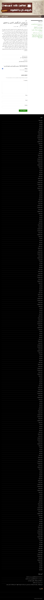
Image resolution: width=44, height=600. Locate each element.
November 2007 (40, 556)
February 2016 (40, 364)
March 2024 (40, 176)
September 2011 (40, 467)
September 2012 (39, 443)
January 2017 (40, 343)
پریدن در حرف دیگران (36, 32)
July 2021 (40, 238)
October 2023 (40, 186)
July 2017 (40, 331)
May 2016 (40, 358)
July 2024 (40, 168)
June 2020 (40, 263)
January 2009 (40, 529)
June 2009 (40, 519)
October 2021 (40, 232)
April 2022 (40, 221)
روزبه (19, 26)
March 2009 (40, 525)
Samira (40, 580)
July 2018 (40, 308)
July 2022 (40, 215)
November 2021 (40, 230)
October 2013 (40, 418)
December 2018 (40, 298)
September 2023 (39, 188)
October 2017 (40, 325)
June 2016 (40, 356)
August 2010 (40, 492)
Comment (25, 80)
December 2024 (40, 159)
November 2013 (40, 416)
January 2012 (40, 459)
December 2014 (40, 391)
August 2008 (40, 538)
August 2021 (40, 236)
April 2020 (40, 267)
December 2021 (40, 228)
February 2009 (40, 527)
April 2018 (40, 314)
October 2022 (40, 209)
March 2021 (40, 246)
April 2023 (40, 197)
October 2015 (40, 372)
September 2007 (39, 560)
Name (26, 95)
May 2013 (40, 428)
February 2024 (40, 178)
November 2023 (40, 184)
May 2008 (40, 544)
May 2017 (40, 335)
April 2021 (40, 244)
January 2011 (40, 482)
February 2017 (40, 341)
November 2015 (40, 370)
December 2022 (40, 205)
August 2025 (40, 143)
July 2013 (40, 424)
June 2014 (40, 403)
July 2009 (40, 517)
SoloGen (26, 68)
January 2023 (40, 203)
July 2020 (40, 261)
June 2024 (40, 170)
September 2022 (39, 211)
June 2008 (40, 542)
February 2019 (40, 294)
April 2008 (40, 546)
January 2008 (40, 552)
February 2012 (40, 457)
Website (26, 105)
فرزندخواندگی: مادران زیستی (11, 584)
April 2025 (40, 151)
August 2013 (40, 422)
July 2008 (40, 540)
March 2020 (40, 269)
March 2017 (40, 339)
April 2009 (40, 523)
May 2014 (40, 405)
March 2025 (40, 153)
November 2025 (40, 137)
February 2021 (40, 248)
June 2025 (40, 147)
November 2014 (40, 393)
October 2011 (40, 465)
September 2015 (39, 374)
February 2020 (40, 271)
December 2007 (40, 554)
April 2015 (40, 383)
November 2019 (40, 277)
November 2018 (40, 300)
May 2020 (40, 265)
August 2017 (40, 329)
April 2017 (40, 337)
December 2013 (40, 414)
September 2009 (39, 513)
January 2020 (40, 273)
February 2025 (40, 155)
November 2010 (40, 486)
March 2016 (40, 362)
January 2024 (40, 180)
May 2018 (40, 312)
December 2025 (40, 135)
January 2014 (40, 412)
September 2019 (39, 281)
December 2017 (40, 321)
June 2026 (40, 124)
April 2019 (40, 290)
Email (26, 100)
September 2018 (39, 304)
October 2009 (40, 511)
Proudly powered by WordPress (38, 598)
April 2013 (40, 430)
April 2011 (40, 476)
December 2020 (40, 252)
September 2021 (39, 234)
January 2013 (40, 436)
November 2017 (40, 323)
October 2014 (40, 395)
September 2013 (39, 420)
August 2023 (40, 190)
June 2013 (40, 426)
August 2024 (40, 166)
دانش (26, 20)
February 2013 (40, 434)
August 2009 (40, 515)
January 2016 (40, 366)
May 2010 (40, 498)
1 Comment (15, 26)
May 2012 (40, 451)
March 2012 (40, 455)
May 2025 (40, 149)
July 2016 (40, 354)
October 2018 (40, 302)
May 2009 (40, 521)
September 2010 (39, 490)
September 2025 (39, 141)
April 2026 (40, 128)
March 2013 (40, 432)
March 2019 (40, 292)
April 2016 (40, 360)
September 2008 (39, 536)
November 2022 (40, 207)
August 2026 (40, 120)
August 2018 (40, 306)
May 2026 (40, 126)
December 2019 (40, 275)
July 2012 (40, 447)
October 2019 (40, 279)
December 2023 (40, 182)
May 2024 (40, 172)
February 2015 (40, 387)
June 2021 (40, 240)
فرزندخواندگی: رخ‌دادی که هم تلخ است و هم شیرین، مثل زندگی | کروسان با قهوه (37, 35)
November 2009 (40, 509)
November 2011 (40, 463)
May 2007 (40, 567)
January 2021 (40, 250)
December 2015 (40, 368)
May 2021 (40, 242)
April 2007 (40, 569)
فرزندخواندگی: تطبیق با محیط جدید (33, 580)
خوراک (40, 588)
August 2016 (40, 352)
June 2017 (40, 333)
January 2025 (40, 157)
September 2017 (39, 327)
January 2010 (40, 505)
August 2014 (40, 399)
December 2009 (40, 507)
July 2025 (40, 145)
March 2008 (40, 548)
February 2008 (40, 550)
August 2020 (40, 259)
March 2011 (40, 478)
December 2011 (40, 461)
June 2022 (40, 217)
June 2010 (40, 496)
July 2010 (40, 494)
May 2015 (40, 381)
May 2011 (40, 474)
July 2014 (40, 401)
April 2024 (40, 174)
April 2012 (40, 453)
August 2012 (40, 445)
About (40, 16)
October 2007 (40, 558)
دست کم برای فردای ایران (23, 61)
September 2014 (39, 397)
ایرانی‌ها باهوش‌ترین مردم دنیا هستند (32, 576)
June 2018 (40, 310)
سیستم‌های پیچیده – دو (23, 57)
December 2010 (40, 484)
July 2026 (40, 122)
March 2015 (40, 385)
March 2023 (40, 199)
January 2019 (40, 296)
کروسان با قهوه (5, 16)
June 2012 (40, 449)
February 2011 (40, 480)
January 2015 (40, 389)
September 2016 (39, 350)
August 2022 (40, 213)
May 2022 (40, 219)
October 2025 (40, 139)
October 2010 (40, 488)
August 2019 (40, 283)
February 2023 (40, 201)
